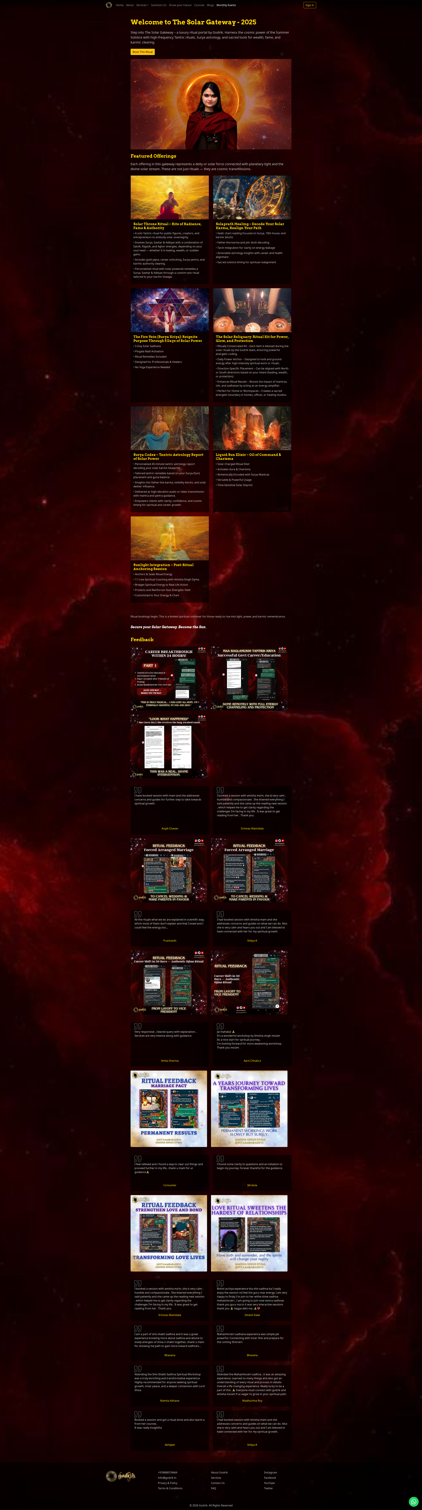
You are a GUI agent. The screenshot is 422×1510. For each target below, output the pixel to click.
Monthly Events (226, 5)
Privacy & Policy (167, 1483)
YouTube (269, 1483)
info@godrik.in (167, 1478)
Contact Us (218, 1483)
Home (119, 5)
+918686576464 (167, 1472)
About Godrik (219, 1472)
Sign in (310, 5)
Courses (199, 5)
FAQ (213, 1488)
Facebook (270, 1478)
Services (216, 1478)
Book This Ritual (143, 52)
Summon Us (158, 5)
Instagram (270, 1472)
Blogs (210, 5)
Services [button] (141, 5)
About (130, 5)
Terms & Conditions (170, 1488)
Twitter (268, 1488)
